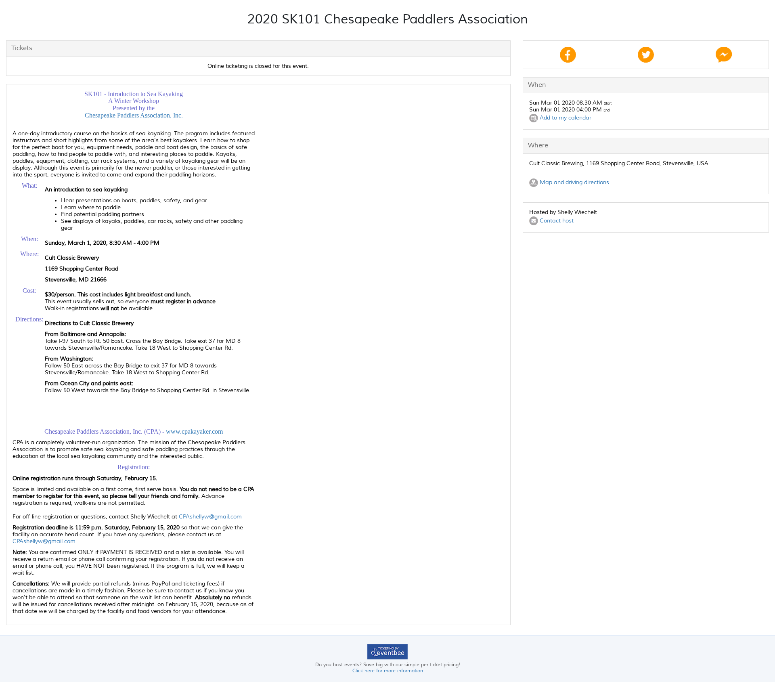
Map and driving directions (573, 182)
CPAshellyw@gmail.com (210, 516)
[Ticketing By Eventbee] (387, 651)
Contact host (556, 220)
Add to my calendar (564, 117)
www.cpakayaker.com (194, 431)
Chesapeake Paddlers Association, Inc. (134, 115)
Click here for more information (387, 671)
